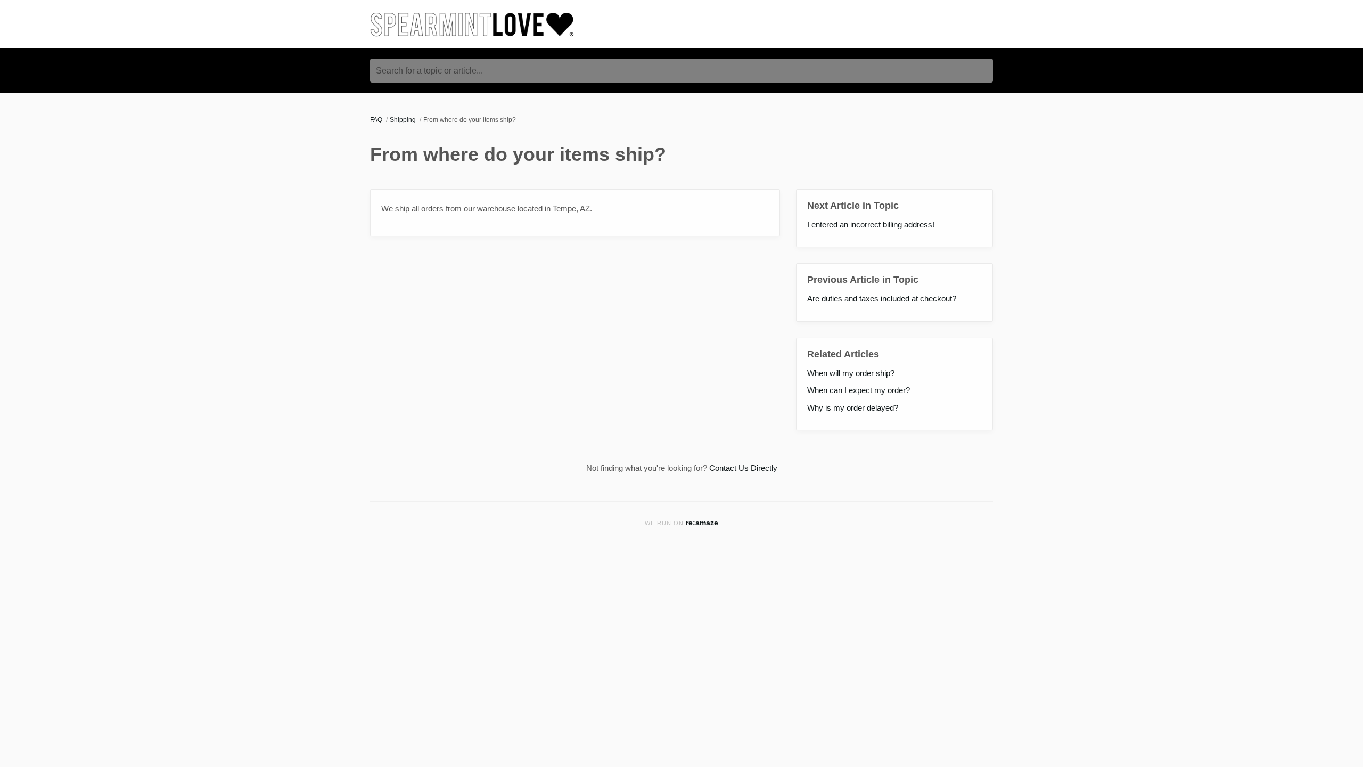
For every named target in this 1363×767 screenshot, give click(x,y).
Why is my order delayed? (852, 407)
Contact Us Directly (743, 467)
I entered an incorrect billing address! (870, 224)
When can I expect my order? (858, 390)
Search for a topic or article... (429, 70)
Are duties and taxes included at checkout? (881, 298)
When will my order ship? (850, 373)
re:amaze (702, 523)
